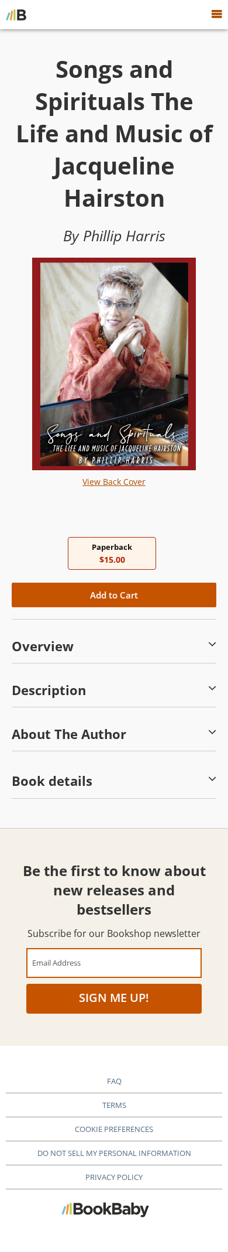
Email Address (56, 962)
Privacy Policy (114, 1177)
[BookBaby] (16, 14)
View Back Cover (114, 481)
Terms (114, 1105)
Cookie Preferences (114, 1129)
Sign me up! (114, 997)
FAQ (114, 1081)
